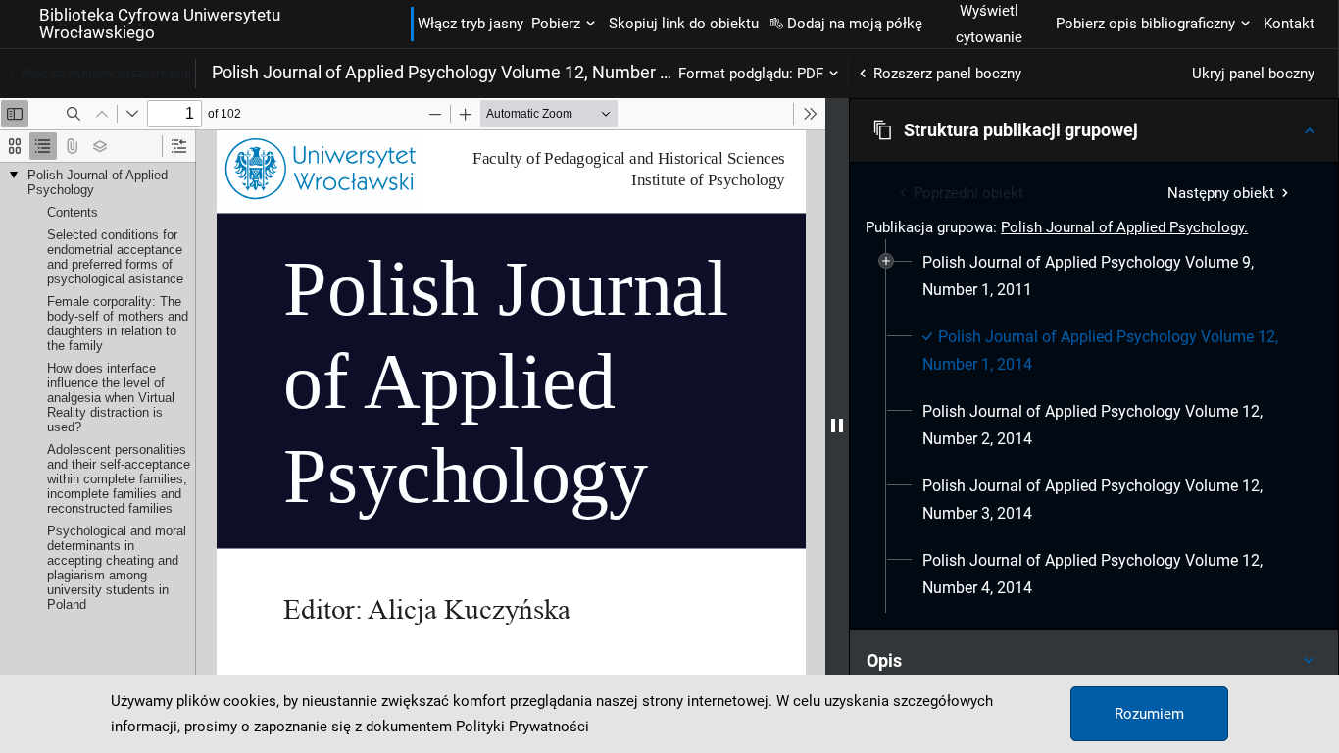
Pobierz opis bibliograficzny (1145, 23)
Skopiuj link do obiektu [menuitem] (684, 23)
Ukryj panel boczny (1253, 73)
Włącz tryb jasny (470, 23)
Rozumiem (1149, 714)
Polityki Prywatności (522, 726)
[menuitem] (1105, 276)
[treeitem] (1094, 276)
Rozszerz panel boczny (947, 73)
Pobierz (555, 23)
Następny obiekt (1220, 193)
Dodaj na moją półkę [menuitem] (854, 23)
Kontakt (1289, 23)
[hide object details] (837, 425)
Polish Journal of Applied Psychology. (1124, 227)
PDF (810, 73)
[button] (1094, 130)
